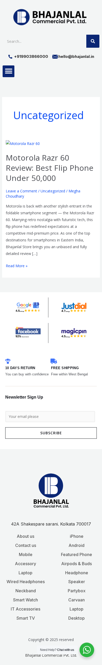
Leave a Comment (21, 190)
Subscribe (51, 432)
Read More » (16, 265)
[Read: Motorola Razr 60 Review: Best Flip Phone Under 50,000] (23, 143)
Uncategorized (53, 190)
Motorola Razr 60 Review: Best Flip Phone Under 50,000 (49, 167)
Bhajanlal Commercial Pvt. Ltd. (51, 655)
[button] (8, 71)
